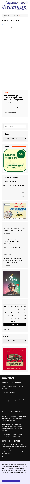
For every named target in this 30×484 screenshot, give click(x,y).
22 (12, 318)
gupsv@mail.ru (10, 392)
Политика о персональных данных (12, 411)
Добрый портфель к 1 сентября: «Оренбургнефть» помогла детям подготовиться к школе (13, 260)
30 (15, 321)
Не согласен (15, 481)
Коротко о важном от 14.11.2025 (14, 193)
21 (8, 318)
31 (18, 321)
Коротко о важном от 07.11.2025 (14, 197)
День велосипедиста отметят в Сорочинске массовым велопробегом (14, 98)
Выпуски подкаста (11, 178)
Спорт (5, 92)
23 (15, 318)
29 (12, 321)
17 (18, 315)
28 (8, 321)
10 (18, 312)
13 (5, 315)
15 (12, 315)
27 (5, 321)
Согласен (5, 481)
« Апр (5, 329)
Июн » (10, 329)
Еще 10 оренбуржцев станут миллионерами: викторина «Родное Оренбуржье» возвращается (14, 250)
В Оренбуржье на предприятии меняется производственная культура (11, 239)
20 (5, 318)
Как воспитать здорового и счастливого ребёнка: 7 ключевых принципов (15, 229)
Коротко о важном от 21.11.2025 (14, 185)
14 (8, 315)
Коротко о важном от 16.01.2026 (14, 181)
